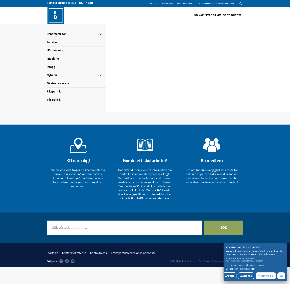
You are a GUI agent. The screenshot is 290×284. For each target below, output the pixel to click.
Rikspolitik (54, 91)
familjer (52, 42)
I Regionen (53, 58)
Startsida (153, 3)
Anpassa (229, 275)
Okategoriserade (58, 83)
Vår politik (54, 100)
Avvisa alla (246, 275)
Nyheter (52, 75)
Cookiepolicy (232, 269)
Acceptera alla (266, 275)
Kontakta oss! (184, 3)
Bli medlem (167, 3)
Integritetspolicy (247, 269)
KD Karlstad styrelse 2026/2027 (217, 15)
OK (281, 275)
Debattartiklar (56, 34)
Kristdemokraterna (74, 253)
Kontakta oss (98, 253)
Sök (223, 227)
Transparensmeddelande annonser (215, 3)
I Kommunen (55, 50)
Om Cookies (204, 261)
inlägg (51, 67)
